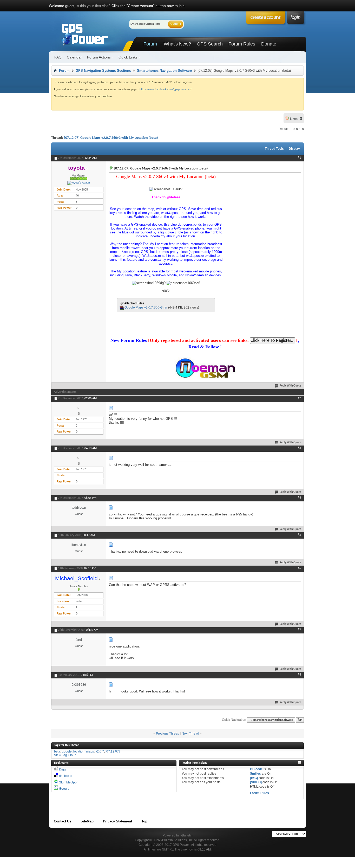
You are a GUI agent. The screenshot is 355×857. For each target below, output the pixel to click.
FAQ (58, 57)
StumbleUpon (68, 782)
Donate (268, 44)
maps (90, 751)
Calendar (74, 57)
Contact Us (62, 821)
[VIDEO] (256, 782)
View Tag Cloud (65, 755)
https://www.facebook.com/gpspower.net (165, 89)
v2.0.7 (99, 751)
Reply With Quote (290, 385)
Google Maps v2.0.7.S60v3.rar (145, 307)
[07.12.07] (113, 751)
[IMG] (254, 778)
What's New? (177, 44)
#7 (299, 629)
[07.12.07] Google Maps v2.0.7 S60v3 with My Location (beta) (111, 138)
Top (300, 720)
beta (57, 751)
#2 (299, 398)
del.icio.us (66, 776)
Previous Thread (167, 733)
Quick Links (128, 57)
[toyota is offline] (78, 183)
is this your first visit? (93, 6)
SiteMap (87, 821)
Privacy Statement (117, 821)
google (67, 751)
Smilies (255, 773)
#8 (299, 674)
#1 (299, 157)
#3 (299, 448)
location (78, 751)
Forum (150, 44)
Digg (62, 769)
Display (294, 149)
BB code (256, 769)
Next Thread (190, 733)
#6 (299, 568)
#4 (299, 497)
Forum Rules (241, 44)
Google (64, 788)
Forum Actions (99, 57)
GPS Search (210, 44)
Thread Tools (274, 149)
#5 (299, 535)
